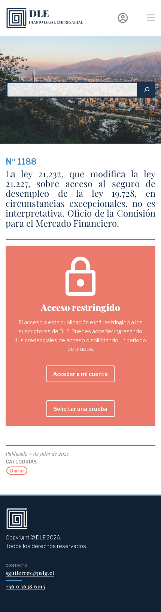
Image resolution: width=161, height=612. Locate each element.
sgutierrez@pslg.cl (30, 572)
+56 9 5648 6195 (25, 586)
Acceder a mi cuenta (80, 374)
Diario (17, 471)
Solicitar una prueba (80, 409)
